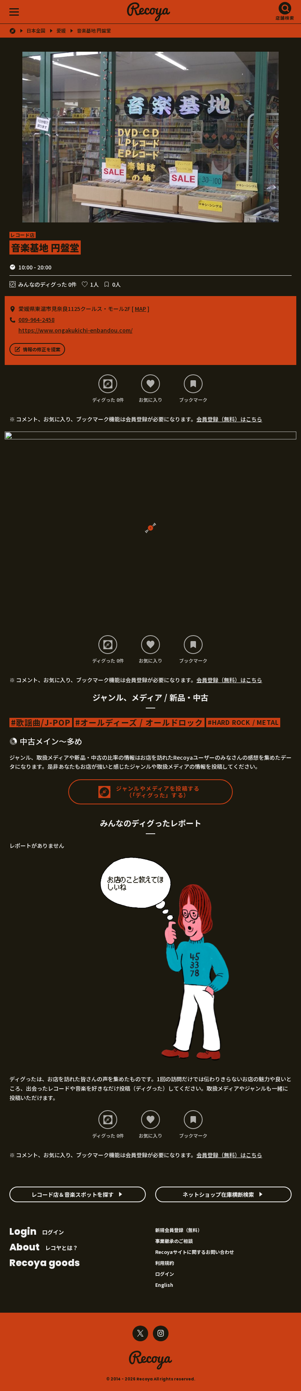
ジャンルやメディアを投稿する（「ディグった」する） (158, 791)
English (164, 1284)
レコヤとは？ (43, 1248)
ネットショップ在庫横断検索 (218, 1194)
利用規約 (164, 1262)
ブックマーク (193, 399)
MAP (140, 309)
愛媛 (61, 30)
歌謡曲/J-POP (43, 722)
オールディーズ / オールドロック (141, 722)
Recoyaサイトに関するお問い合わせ (194, 1251)
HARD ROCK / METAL (245, 722)
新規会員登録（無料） (178, 1230)
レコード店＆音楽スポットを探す (72, 1194)
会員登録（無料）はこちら (229, 419)
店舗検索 (285, 17)
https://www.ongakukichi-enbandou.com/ (75, 330)
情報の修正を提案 (41, 349)
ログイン (36, 1232)
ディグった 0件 (108, 399)
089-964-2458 (36, 319)
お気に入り (150, 399)
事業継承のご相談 (174, 1240)
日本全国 (36, 30)
